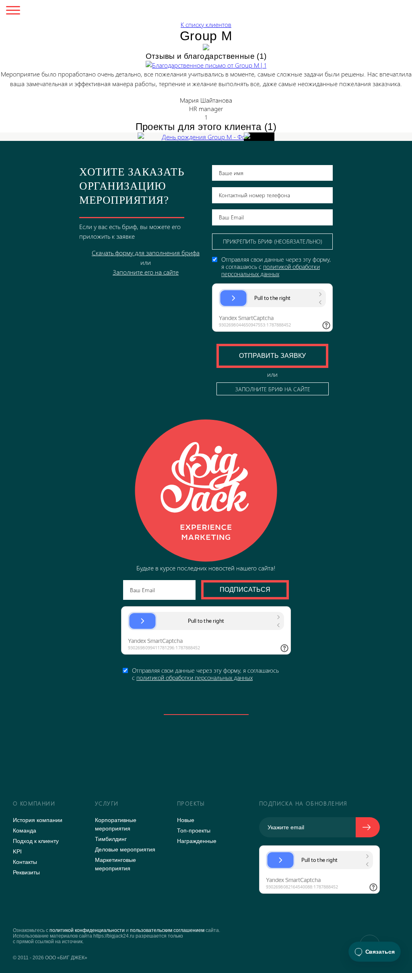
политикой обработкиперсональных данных (270, 270)
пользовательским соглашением (167, 930)
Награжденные (196, 841)
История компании (37, 820)
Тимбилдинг (111, 839)
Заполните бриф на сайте (272, 389)
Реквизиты (26, 872)
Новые (185, 820)
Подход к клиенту (36, 841)
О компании (34, 803)
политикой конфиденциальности (87, 930)
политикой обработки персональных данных (194, 677)
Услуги (106, 803)
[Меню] (13, 11)
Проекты (191, 803)
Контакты (25, 862)
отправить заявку (272, 355)
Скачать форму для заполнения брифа (146, 252)
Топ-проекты (193, 830)
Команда (24, 830)
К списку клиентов (206, 24)
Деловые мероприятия (125, 849)
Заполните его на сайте (146, 272)
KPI (17, 851)
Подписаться (245, 589)
